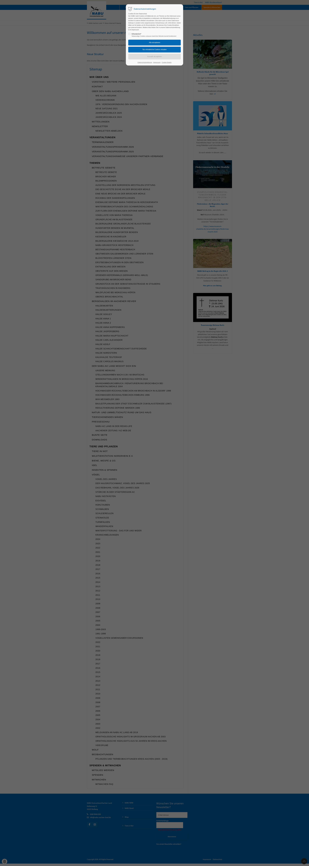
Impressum (157, 62)
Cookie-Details (167, 62)
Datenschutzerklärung (145, 62)
